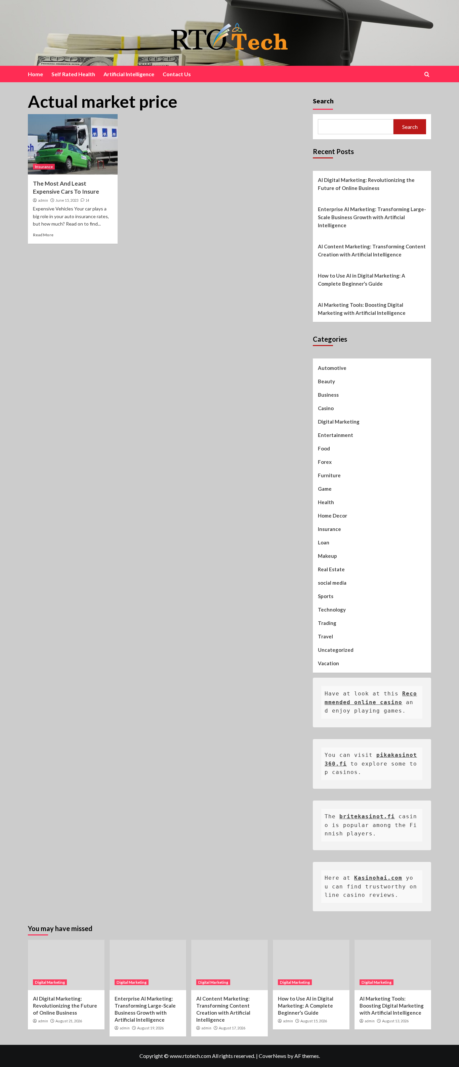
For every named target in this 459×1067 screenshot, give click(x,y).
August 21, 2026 (68, 1021)
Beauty (326, 381)
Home (35, 74)
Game (325, 489)
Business (328, 395)
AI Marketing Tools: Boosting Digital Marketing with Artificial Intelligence (362, 309)
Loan (323, 542)
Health (326, 502)
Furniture (329, 475)
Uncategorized (335, 650)
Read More (43, 234)
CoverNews (272, 1056)
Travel (325, 636)
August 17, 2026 (232, 1028)
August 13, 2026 (395, 1021)
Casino (326, 408)
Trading (327, 623)
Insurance (44, 166)
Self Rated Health (73, 74)
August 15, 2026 (313, 1021)
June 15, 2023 (66, 200)
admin (43, 200)
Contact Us (177, 74)
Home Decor (332, 516)
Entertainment (335, 435)
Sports (325, 596)
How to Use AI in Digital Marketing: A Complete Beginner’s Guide (361, 280)
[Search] (427, 74)
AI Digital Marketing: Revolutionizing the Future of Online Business (366, 184)
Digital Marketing (339, 422)
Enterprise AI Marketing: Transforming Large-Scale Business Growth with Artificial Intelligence (372, 217)
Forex (325, 462)
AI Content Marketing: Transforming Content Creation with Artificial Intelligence (372, 250)
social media (332, 583)
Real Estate (331, 569)
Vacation (328, 663)
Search (323, 101)
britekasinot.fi (367, 816)
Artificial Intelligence (128, 74)
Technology (332, 610)
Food (324, 448)
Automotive (332, 368)
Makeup (327, 556)
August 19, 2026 (150, 1028)
